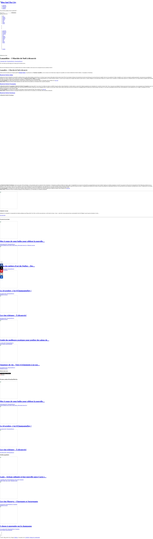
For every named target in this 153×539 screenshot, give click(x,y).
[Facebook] (1, 265)
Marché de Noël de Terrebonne (7, 92)
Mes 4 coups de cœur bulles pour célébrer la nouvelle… (22, 241)
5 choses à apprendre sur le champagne (16, 526)
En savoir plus (2, 215)
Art (3, 15)
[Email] (1, 273)
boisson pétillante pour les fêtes (6, 245)
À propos (4, 7)
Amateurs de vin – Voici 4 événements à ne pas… (20, 365)
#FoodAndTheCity (10, 61)
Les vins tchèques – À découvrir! (13, 315)
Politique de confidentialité (35, 537)
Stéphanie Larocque (31, 245)
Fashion (3, 18)
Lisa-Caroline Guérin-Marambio (6, 344)
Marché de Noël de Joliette (6, 75)
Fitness (3, 19)
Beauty (3, 16)
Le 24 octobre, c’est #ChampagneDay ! (15, 291)
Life (3, 21)
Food (3, 20)
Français (4, 34)
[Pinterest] (1, 271)
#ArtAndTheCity (11, 268)
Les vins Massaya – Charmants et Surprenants (19, 501)
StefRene (16, 537)
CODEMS (27, 537)
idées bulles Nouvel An (22, 245)
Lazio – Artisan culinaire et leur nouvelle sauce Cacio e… (23, 477)
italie (7, 480)
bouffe (1, 480)
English (3, 49)
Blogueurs (4, 6)
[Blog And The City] (8, 2)
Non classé (17, 479)
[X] (1, 268)
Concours (4, 5)
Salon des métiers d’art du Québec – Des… (17, 266)
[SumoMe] (1, 276)
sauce (9, 480)
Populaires (22, 479)
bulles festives (14, 245)
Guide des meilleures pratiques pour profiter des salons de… (24, 340)
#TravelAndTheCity (18, 61)
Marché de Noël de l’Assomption (8, 84)
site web (56, 80)
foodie (4, 480)
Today (3, 22)
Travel (3, 23)
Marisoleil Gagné (14, 480)
